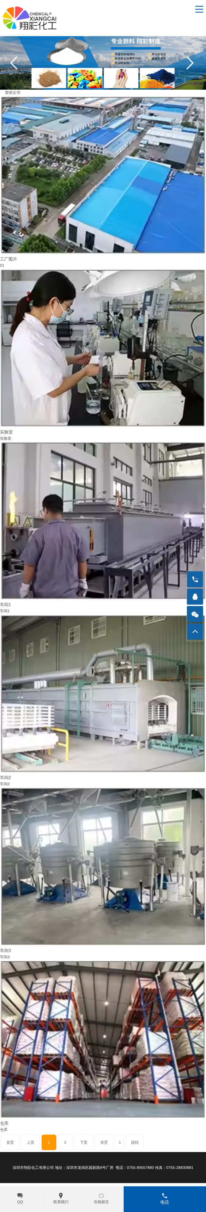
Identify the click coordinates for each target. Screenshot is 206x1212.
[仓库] (103, 1039)
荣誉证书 (12, 92)
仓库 (4, 1123)
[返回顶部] (195, 632)
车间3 (5, 950)
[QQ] (195, 597)
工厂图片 (8, 258)
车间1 (5, 604)
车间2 (5, 777)
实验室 (6, 431)
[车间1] (103, 521)
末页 (104, 1142)
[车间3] (103, 866)
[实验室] (103, 348)
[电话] (195, 579)
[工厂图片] (103, 175)
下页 (83, 1142)
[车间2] (103, 694)
